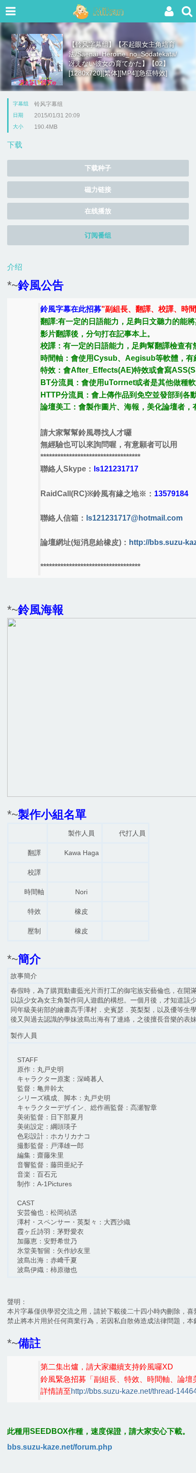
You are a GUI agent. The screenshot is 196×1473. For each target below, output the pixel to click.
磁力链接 (98, 189)
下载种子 (98, 168)
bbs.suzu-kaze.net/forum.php (59, 1447)
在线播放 (98, 211)
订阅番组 (98, 235)
